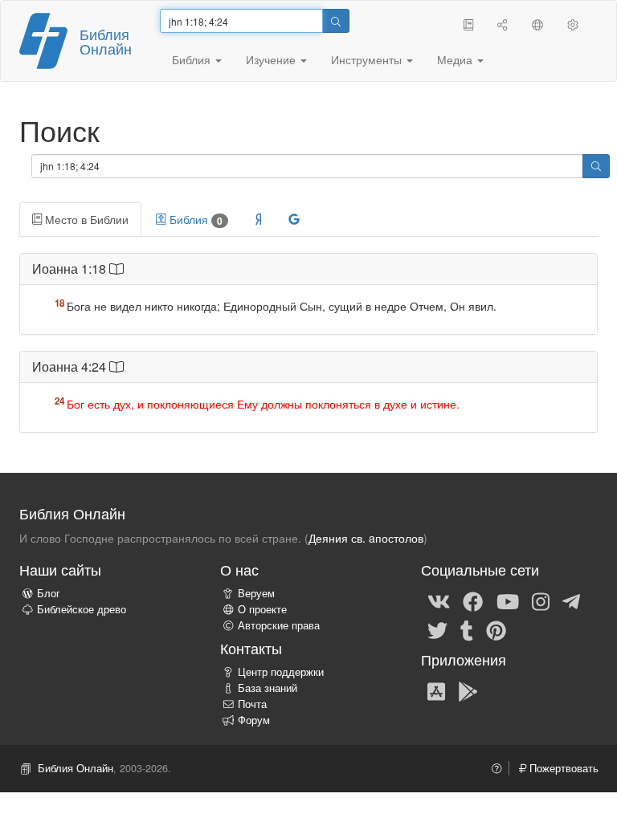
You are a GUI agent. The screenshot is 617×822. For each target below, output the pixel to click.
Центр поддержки (281, 672)
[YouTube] (507, 600)
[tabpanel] (308, 351)
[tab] (258, 219)
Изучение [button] (272, 59)
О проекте (262, 609)
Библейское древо (81, 609)
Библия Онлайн (106, 40)
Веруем (256, 593)
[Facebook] (473, 600)
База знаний (267, 688)
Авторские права (279, 625)
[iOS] (436, 690)
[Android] (468, 690)
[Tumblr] (466, 629)
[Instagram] (541, 600)
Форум (254, 720)
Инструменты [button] (368, 59)
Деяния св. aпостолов (365, 538)
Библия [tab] (194, 219)
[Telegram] (571, 600)
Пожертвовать (562, 768)
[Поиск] (335, 21)
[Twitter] (437, 629)
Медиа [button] (456, 59)
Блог (48, 593)
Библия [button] (193, 59)
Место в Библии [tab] (85, 219)
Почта (252, 704)
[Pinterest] (496, 629)
